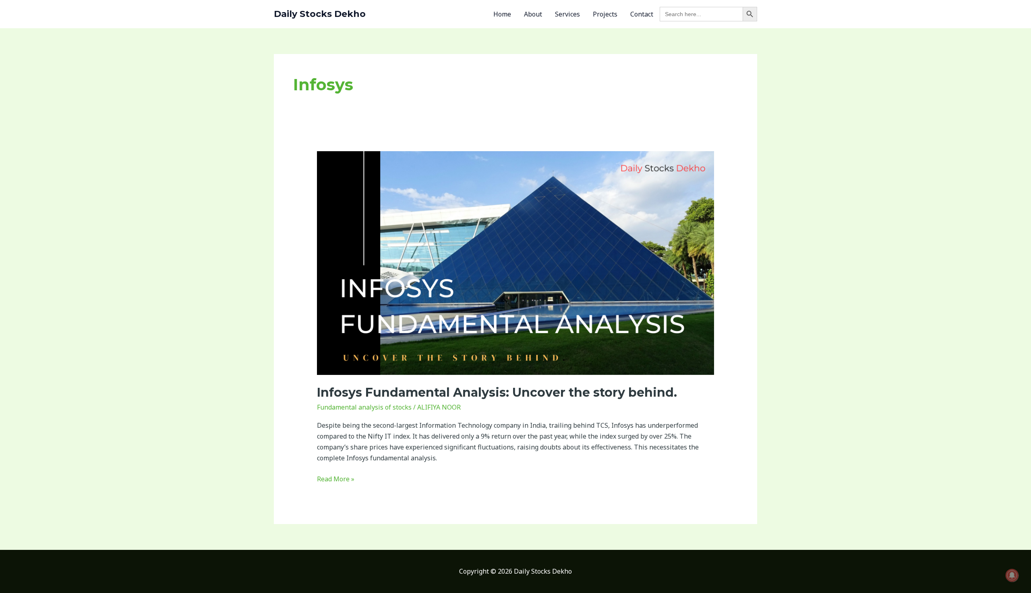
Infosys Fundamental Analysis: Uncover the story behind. (497, 392)
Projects (605, 14)
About (533, 14)
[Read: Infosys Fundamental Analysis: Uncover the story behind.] (515, 262)
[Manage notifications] (1012, 575)
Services (567, 14)
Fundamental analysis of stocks (364, 407)
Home (502, 14)
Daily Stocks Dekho (320, 13)
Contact (641, 14)
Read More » (335, 478)
